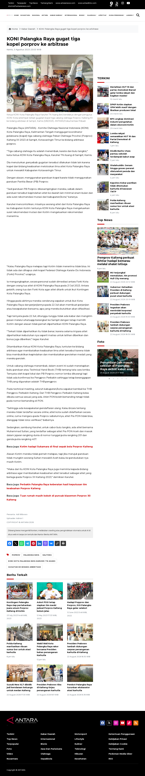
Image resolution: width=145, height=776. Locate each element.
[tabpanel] (117, 362)
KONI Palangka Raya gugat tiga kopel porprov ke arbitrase (68, 29)
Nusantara (12, 759)
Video (10, 754)
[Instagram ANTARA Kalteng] (122, 3)
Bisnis (81, 15)
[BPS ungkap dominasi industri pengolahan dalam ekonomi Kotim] (103, 123)
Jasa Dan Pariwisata (51, 749)
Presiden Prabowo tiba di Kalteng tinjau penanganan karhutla (49, 687)
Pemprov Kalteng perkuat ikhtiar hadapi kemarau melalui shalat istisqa (115, 261)
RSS (111, 759)
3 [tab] (117, 378)
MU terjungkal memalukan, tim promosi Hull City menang (123, 275)
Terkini (11, 3)
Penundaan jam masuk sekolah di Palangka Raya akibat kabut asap (116, 366)
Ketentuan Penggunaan (122, 734)
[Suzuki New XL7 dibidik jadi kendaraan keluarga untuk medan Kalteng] (20, 673)
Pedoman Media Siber (120, 754)
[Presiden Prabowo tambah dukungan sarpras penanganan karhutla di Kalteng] (80, 632)
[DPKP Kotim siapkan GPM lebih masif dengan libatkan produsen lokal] (103, 108)
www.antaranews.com (65, 3)
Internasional (71, 15)
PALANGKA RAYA (31, 555)
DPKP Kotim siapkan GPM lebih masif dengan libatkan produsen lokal (123, 107)
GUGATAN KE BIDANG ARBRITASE (24, 567)
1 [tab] (109, 378)
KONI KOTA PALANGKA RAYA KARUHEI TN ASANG (31, 561)
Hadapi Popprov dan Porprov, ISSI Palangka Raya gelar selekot (79, 605)
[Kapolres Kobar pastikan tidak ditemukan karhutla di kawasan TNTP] (103, 187)
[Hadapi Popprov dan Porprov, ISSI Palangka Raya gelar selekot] (80, 590)
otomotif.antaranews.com (19, 6)
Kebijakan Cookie (118, 744)
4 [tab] (122, 378)
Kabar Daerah (56, 15)
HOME (16, 15)
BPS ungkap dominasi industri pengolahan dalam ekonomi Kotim (122, 122)
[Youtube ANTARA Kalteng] (128, 3)
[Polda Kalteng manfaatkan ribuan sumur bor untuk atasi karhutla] (20, 632)
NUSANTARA (25, 15)
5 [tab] (126, 378)
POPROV (16, 555)
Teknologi (80, 749)
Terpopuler (21, 3)
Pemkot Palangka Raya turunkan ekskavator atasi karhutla (79, 687)
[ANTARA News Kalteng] (10, 15)
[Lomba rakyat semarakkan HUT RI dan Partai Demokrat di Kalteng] (103, 137)
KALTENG (47, 555)
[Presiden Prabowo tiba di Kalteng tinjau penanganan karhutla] (50, 673)
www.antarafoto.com (87, 3)
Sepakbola (46, 759)
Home (14, 29)
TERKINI (103, 78)
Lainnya (129, 15)
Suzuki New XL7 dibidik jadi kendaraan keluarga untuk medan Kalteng (20, 687)
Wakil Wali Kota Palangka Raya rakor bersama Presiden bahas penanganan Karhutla (47, 649)
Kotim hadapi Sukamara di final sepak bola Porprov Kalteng (56, 446)
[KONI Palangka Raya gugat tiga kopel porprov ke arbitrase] (117, 241)
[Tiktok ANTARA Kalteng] (111, 5)
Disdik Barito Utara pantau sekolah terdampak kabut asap (122, 154)
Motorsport (81, 734)
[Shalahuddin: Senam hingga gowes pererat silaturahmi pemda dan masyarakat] (103, 169)
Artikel (45, 15)
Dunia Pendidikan (116, 15)
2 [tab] (113, 378)
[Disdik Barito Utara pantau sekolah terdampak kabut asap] (103, 155)
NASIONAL (36, 15)
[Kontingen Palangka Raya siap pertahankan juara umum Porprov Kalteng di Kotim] (20, 590)
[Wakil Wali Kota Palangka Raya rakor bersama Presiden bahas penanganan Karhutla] (50, 632)
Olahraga (91, 15)
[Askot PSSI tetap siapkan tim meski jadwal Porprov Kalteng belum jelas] (50, 590)
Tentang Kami (46, 3)
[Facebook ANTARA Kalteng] (111, 3)
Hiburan (79, 754)
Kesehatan (80, 759)
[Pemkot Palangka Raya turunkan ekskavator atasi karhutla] (80, 673)
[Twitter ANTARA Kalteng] (117, 3)
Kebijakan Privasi (118, 739)
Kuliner (78, 744)
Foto (100, 341)
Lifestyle (102, 15)
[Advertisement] (50, 241)
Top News (33, 3)
